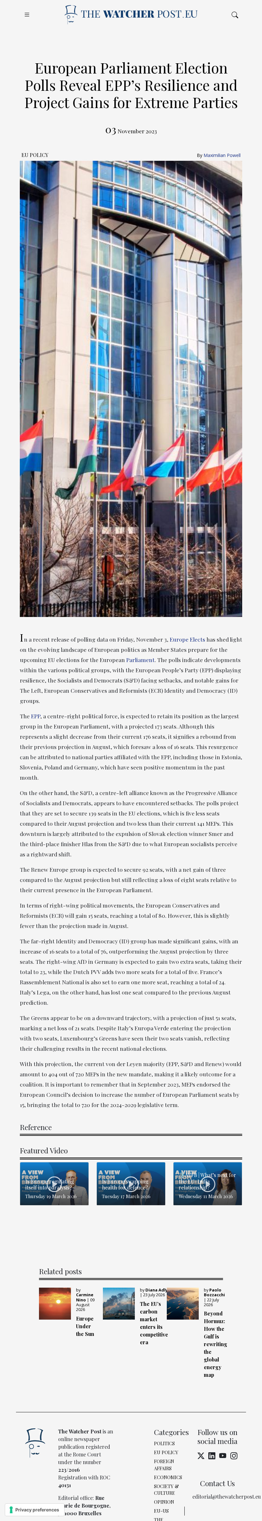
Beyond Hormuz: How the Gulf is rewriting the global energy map (215, 1344)
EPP (35, 716)
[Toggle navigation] (27, 15)
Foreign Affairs (164, 1464)
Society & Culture (166, 1489)
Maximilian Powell (222, 155)
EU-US (161, 1511)
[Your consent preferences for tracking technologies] (34, 1510)
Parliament (140, 659)
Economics (168, 1477)
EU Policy (166, 1452)
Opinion (164, 1502)
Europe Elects (187, 639)
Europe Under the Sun (85, 1326)
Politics (164, 1443)
